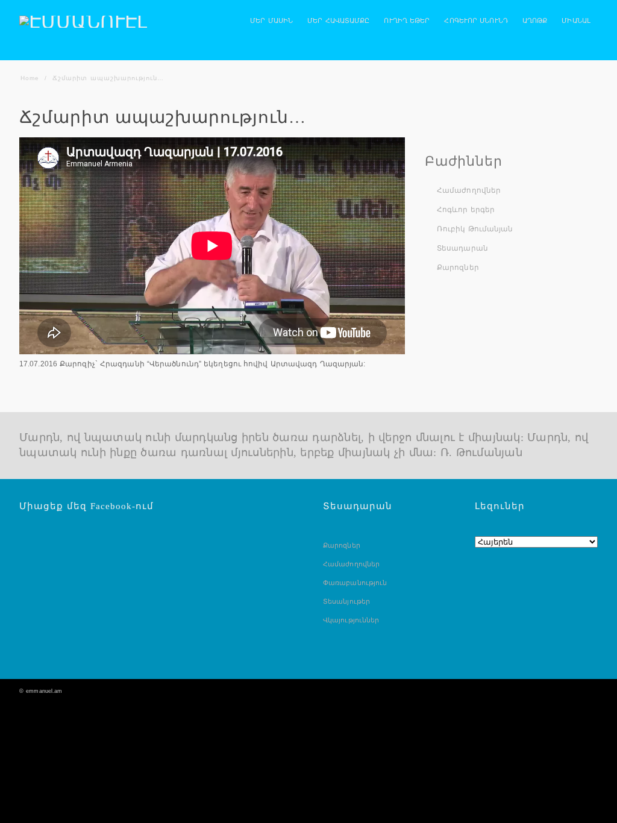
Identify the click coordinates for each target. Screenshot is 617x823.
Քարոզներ (458, 267)
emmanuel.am (44, 691)
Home (29, 78)
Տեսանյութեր (346, 601)
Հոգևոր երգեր (466, 209)
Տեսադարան (462, 248)
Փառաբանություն (355, 582)
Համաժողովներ (469, 190)
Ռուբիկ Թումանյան (475, 229)
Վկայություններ (351, 620)
